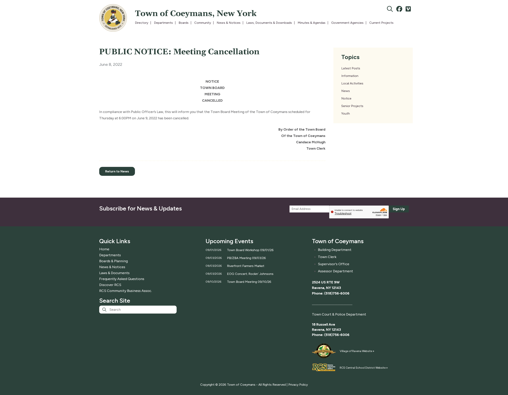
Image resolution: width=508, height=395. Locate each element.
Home (104, 249)
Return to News (117, 171)
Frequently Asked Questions (121, 279)
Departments (163, 23)
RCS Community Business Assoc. (125, 291)
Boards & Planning (113, 261)
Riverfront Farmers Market (245, 266)
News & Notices (229, 23)
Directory (141, 23)
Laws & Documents (114, 273)
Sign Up (399, 209)
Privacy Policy (298, 384)
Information (349, 76)
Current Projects (381, 23)
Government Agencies (347, 23)
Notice (346, 98)
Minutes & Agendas (311, 23)
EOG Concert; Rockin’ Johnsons (250, 274)
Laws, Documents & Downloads (269, 23)
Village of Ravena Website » (357, 351)
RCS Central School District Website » (364, 367)
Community (202, 23)
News (345, 91)
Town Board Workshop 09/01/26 (250, 250)
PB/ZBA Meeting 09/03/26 (246, 258)
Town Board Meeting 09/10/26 (249, 282)
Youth (345, 113)
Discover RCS (110, 285)
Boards (184, 23)
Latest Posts (350, 68)
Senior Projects (352, 106)
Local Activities (352, 83)
